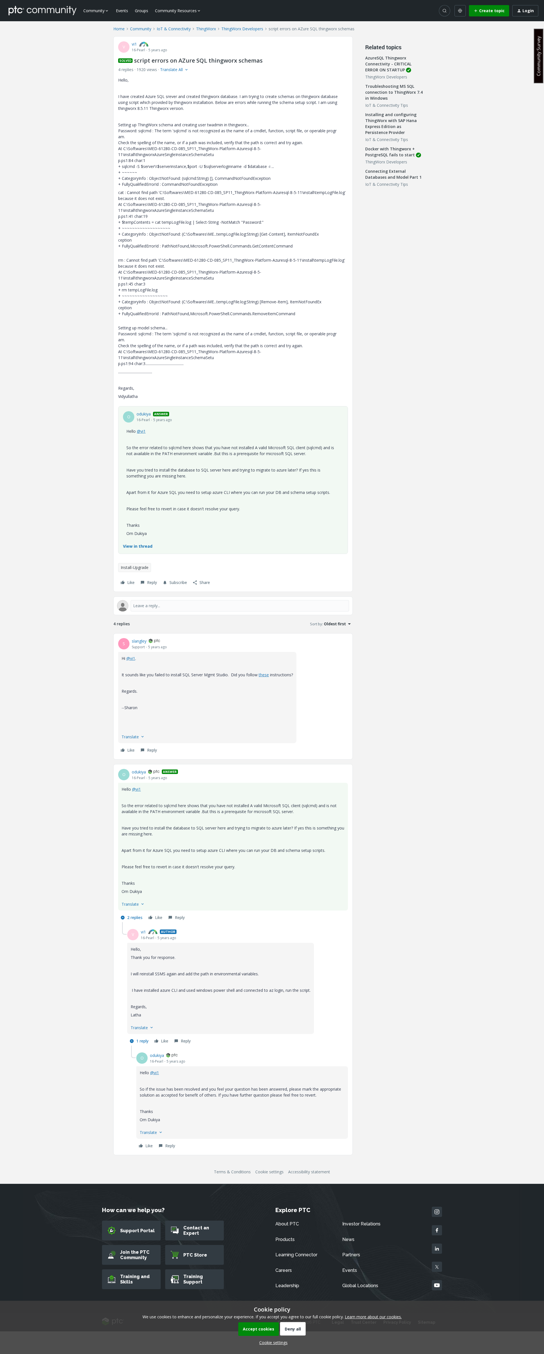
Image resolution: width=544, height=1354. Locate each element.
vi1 (134, 44)
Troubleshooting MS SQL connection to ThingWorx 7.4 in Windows (394, 92)
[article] (233, 696)
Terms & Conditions (232, 1171)
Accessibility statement (309, 1171)
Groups (141, 10)
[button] (489, 10)
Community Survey (539, 56)
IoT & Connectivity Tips (386, 105)
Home (119, 28)
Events (122, 10)
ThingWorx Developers (242, 28)
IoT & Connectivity (174, 28)
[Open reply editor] (233, 606)
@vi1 (141, 431)
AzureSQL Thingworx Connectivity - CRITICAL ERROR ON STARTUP (388, 64)
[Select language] (460, 10)
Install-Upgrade (134, 567)
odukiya (144, 414)
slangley (139, 641)
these (264, 674)
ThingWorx (206, 28)
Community (140, 28)
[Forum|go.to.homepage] (42, 10)
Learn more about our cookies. (373, 1316)
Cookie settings (269, 1171)
